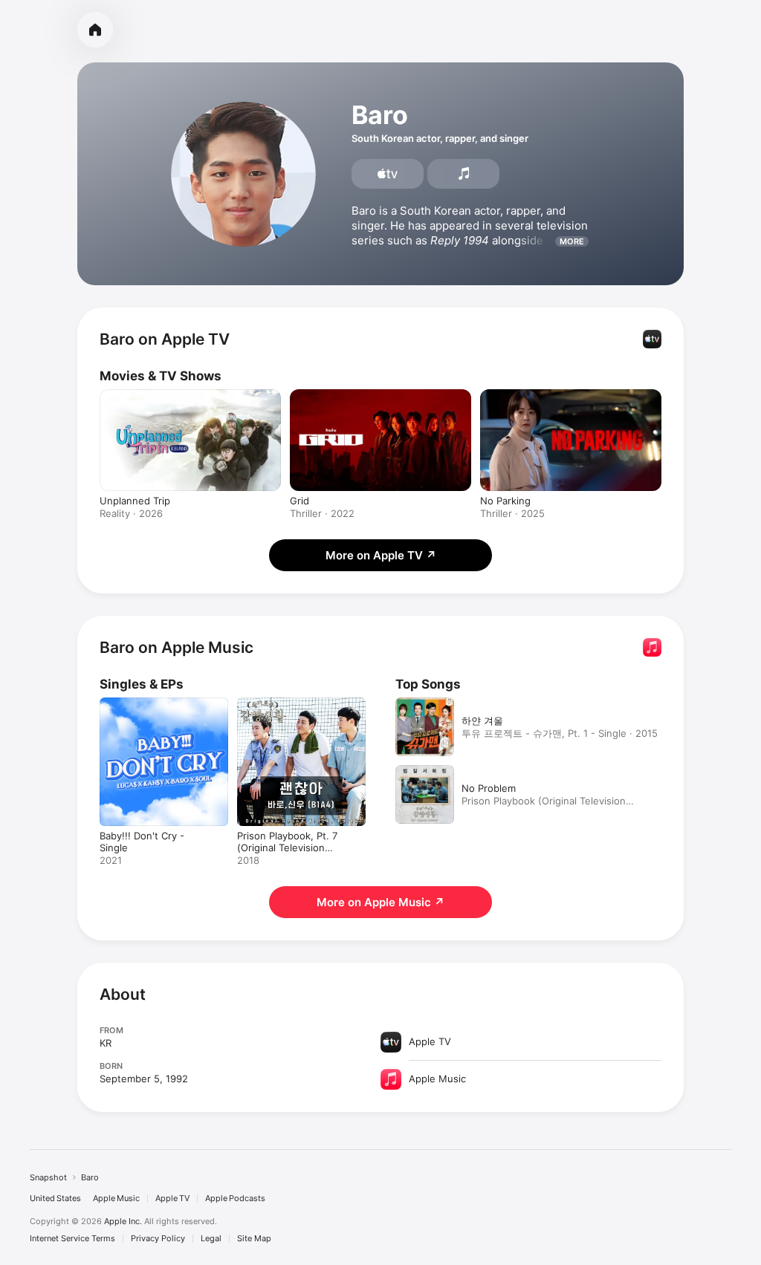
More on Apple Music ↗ (380, 902)
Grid (299, 501)
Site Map (254, 1239)
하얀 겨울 (482, 720)
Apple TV (172, 1198)
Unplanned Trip (135, 501)
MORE (572, 241)
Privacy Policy (158, 1239)
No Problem (489, 788)
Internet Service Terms (72, 1239)
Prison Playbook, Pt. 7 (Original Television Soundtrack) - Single (287, 847)
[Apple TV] (388, 174)
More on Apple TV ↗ (381, 555)
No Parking (505, 501)
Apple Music (116, 1198)
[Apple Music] (463, 174)
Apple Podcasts (235, 1198)
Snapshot (48, 1177)
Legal (211, 1239)
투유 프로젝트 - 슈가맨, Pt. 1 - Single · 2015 (560, 733)
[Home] (95, 30)
